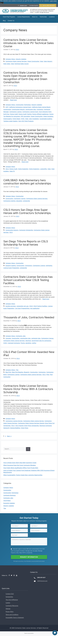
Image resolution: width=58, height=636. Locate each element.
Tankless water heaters (10, 121)
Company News (10, 59)
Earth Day (6, 114)
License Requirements (23, 17)
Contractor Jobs (21, 336)
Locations (52, 17)
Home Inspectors (34, 169)
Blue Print (8, 372)
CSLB (31, 306)
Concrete (8, 338)
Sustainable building (46, 119)
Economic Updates (9, 503)
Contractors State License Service (33, 421)
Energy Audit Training (25, 114)
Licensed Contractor (14, 343)
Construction (7, 109)
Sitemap (8, 608)
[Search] (28, 449)
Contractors (28, 265)
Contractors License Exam (30, 112)
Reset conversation (29, 633)
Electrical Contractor (45, 425)
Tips (17, 370)
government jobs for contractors (41, 340)
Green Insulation (48, 116)
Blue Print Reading (17, 372)
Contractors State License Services (16, 61)
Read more (13, 100)
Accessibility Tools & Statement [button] (15, 617)
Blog (4, 20)
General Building (15, 428)
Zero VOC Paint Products (26, 121)
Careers (8, 602)
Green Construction (33, 61)
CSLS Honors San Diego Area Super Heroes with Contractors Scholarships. (27, 211)
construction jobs (31, 109)
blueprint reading (10, 265)
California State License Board (41, 107)
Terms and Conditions (12, 614)
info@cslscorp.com (42, 581)
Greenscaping (7, 119)
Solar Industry (48, 61)
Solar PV (12, 171)
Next (9, 436)
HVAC (22, 119)
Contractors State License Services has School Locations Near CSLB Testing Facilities (28, 280)
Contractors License (15, 112)
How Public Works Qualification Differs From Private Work (20, 468)
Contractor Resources (12, 605)
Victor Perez (24, 428)
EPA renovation (25, 116)
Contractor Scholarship (26, 230)
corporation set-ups (22, 306)
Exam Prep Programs (9, 17)
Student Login (23, 5)
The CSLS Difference (12, 599)
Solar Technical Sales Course (20, 63)
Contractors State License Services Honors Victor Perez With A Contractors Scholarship (28, 389)
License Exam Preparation (11, 268)
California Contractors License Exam (20, 107)
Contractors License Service (13, 421)
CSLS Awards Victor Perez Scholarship (27, 425)
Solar (41, 61)
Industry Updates (21, 59)
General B (6, 428)
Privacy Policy (10, 611)
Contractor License (19, 198)
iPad (47, 374)
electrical (28, 340)
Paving (23, 343)
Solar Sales (6, 63)
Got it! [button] (2, 3)
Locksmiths (43, 169)
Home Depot (16, 119)
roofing (34, 343)
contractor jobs (35, 338)
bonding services (10, 306)
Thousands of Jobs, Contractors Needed (28, 317)
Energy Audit (14, 114)
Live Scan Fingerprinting (22, 308)
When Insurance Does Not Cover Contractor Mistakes (19, 465)
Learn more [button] (53, 1)
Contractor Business (9, 495)
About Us (34, 17)
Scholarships (9, 597)
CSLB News (7, 500)
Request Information (29, 557)
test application (34, 308)
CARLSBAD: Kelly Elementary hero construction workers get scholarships (27, 182)
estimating (49, 265)
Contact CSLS (10, 594)
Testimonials (43, 17)
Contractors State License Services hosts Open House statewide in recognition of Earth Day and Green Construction (25, 77)
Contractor (40, 109)
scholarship (26, 201)
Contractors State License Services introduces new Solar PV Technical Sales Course (28, 43)
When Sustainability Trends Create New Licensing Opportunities (22, 475)
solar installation (34, 119)
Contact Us (11, 20)
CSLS (7, 169)
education (19, 201)
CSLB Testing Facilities (40, 306)
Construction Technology (23, 104)
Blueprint (26, 372)
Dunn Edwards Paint (45, 112)
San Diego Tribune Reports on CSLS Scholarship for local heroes (25, 243)
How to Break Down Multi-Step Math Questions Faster (19, 462)
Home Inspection (23, 169)
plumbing (28, 343)
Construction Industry (18, 109)
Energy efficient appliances (40, 114)
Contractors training (9, 201)
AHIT (6, 107)
